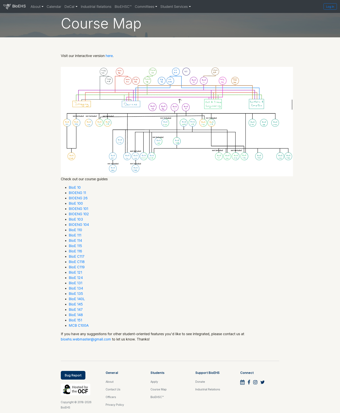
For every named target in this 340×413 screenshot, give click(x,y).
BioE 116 (75, 251)
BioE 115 (75, 246)
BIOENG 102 (79, 214)
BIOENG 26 (78, 198)
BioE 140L (77, 299)
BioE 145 (76, 304)
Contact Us (113, 389)
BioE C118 (77, 262)
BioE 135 (76, 294)
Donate (200, 381)
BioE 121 (75, 272)
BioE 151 (75, 320)
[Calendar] (242, 382)
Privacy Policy (115, 404)
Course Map (159, 389)
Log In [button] (330, 6)
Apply (154, 381)
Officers (111, 397)
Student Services (174, 7)
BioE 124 (76, 278)
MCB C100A (79, 325)
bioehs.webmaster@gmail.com (86, 339)
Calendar (54, 7)
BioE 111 (75, 235)
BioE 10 (75, 187)
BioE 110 (75, 230)
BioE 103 (76, 219)
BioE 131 (75, 283)
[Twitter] (262, 382)
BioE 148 (76, 315)
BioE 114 (75, 240)
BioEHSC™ (123, 7)
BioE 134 (76, 288)
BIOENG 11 (77, 193)
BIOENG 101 (78, 209)
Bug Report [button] (73, 375)
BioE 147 (76, 309)
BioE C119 (77, 267)
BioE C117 (76, 256)
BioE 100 (76, 203)
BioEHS (18, 6)
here (109, 56)
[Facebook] (249, 382)
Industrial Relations (96, 7)
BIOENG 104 (79, 225)
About (35, 7)
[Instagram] (255, 382)
